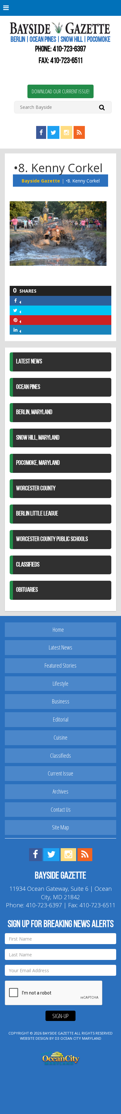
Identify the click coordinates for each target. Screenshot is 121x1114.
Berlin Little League (37, 514)
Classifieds (27, 565)
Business (60, 701)
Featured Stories (60, 665)
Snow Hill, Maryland (37, 438)
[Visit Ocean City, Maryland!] (60, 1057)
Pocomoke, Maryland (38, 463)
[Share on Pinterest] (20, 320)
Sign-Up (60, 1016)
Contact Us (61, 809)
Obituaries (27, 590)
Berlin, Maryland (34, 412)
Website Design (34, 1038)
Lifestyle (60, 683)
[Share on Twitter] (20, 310)
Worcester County (35, 488)
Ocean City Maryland (80, 1038)
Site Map (60, 827)
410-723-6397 (69, 49)
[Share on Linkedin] (20, 330)
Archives (60, 791)
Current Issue (60, 773)
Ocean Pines (28, 387)
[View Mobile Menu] (60, 8)
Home (58, 629)
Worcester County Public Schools (52, 539)
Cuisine (60, 737)
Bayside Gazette (41, 181)
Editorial (60, 719)
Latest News (29, 362)
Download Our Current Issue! (60, 91)
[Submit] (101, 107)
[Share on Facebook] (20, 300)
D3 (57, 1038)
